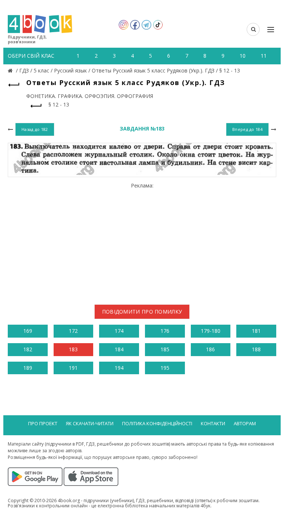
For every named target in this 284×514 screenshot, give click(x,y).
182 (27, 349)
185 (164, 349)
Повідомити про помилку (142, 311)
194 (119, 367)
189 (27, 367)
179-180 (210, 330)
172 (73, 330)
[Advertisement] (142, 240)
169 (27, 330)
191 (73, 367)
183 (73, 349)
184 (119, 349)
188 (256, 349)
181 (256, 330)
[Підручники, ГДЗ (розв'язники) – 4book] (11, 70)
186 (210, 349)
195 (164, 367)
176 (164, 330)
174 (119, 330)
